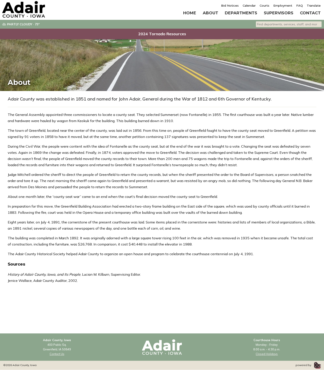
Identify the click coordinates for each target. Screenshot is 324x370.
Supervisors (278, 13)
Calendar (249, 5)
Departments (241, 13)
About (210, 13)
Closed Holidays (267, 354)
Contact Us (57, 354)
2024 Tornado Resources (162, 33)
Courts (264, 5)
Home (189, 13)
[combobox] (289, 24)
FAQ (299, 5)
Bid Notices (230, 5)
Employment (282, 5)
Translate (314, 5)
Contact (310, 13)
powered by (304, 365)
